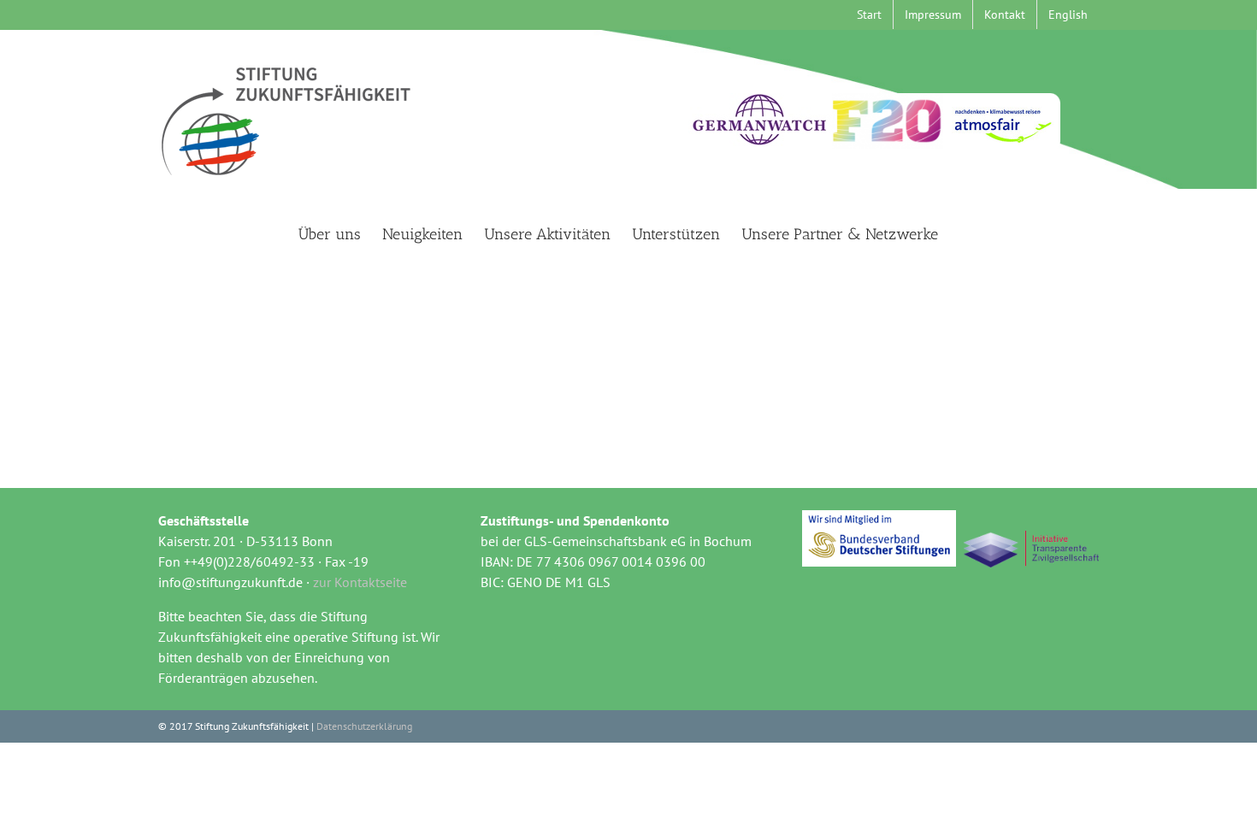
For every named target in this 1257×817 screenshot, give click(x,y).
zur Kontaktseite (360, 582)
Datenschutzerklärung (364, 726)
